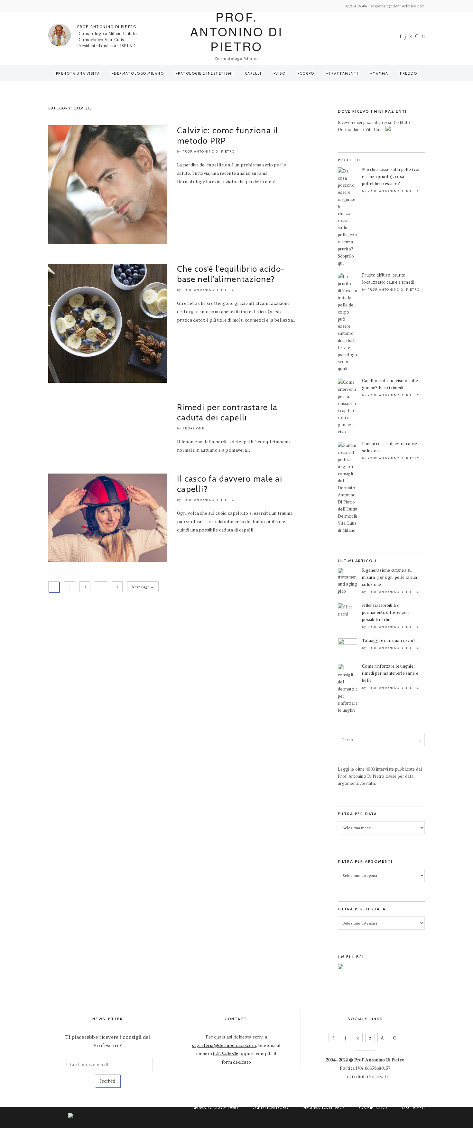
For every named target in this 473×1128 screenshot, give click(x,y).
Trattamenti (343, 73)
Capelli (253, 73)
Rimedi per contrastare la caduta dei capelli (227, 412)
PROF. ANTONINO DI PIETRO (107, 26)
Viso (280, 73)
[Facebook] (400, 36)
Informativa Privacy (323, 1107)
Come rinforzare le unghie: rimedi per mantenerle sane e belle (390, 673)
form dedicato (236, 1062)
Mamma (380, 73)
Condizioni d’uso (270, 1107)
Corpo (307, 73)
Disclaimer (413, 1107)
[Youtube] (417, 36)
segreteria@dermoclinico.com (224, 1045)
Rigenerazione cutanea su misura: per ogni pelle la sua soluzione (389, 577)
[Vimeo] (382, 1037)
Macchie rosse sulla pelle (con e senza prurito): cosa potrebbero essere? (391, 176)
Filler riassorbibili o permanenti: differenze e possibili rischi (386, 612)
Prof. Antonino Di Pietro (208, 151)
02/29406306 (225, 1053)
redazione (193, 428)
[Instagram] (405, 36)
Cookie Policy (373, 1107)
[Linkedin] (410, 36)
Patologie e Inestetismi (205, 73)
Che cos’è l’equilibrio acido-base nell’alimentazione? (231, 274)
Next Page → (143, 587)
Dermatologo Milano (139, 73)
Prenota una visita (78, 73)
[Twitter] (370, 1037)
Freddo (408, 73)
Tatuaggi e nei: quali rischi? (388, 640)
